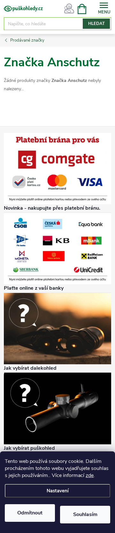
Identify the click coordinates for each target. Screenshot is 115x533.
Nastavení (58, 491)
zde (90, 475)
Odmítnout (29, 512)
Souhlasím (85, 514)
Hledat (96, 24)
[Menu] (104, 8)
